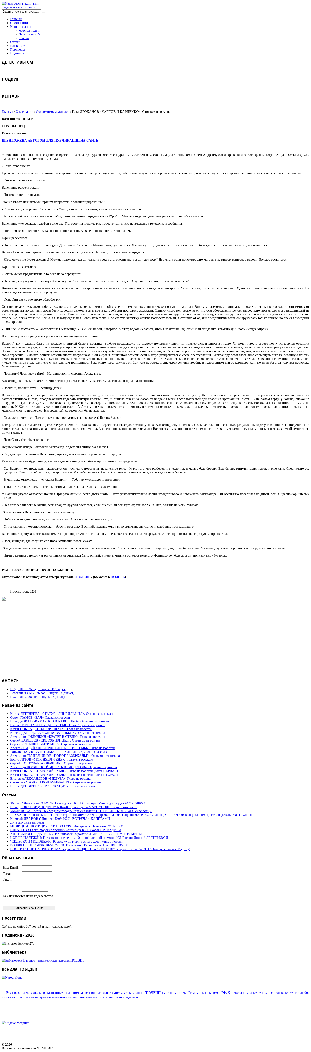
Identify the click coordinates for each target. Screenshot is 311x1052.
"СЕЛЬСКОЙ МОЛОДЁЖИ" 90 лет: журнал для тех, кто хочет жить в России (66, 841)
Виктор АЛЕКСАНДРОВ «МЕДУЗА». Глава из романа (50, 778)
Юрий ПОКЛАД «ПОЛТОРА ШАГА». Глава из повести (51, 729)
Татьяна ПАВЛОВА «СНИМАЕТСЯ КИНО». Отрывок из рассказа (59, 752)
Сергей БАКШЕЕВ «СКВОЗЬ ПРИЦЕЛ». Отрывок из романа (55, 740)
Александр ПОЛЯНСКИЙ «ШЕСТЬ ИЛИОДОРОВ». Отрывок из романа (63, 767)
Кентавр (24, 38)
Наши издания (20, 26)
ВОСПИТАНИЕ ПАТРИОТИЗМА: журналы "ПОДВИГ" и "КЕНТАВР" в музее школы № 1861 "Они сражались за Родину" (100, 849)
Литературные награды (27, 822)
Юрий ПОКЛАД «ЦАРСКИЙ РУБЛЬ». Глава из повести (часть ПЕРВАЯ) (64, 771)
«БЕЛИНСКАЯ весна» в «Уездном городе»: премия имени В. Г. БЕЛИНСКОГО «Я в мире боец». (81, 811)
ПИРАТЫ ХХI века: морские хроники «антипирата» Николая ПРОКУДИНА (65, 830)
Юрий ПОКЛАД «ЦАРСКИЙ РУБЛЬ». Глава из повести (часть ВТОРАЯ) (64, 774)
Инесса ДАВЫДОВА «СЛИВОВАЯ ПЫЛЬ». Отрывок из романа (57, 733)
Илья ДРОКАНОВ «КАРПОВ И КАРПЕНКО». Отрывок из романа (59, 721)
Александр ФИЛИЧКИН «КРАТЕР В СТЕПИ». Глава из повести (57, 736)
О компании (19, 23)
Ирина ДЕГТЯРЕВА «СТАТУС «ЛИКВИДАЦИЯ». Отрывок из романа (62, 713)
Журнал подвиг (30, 30)
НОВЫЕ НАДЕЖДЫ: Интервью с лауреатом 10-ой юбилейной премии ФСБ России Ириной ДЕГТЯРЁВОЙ (89, 837)
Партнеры (17, 49)
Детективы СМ (30, 34)
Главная (16, 19)
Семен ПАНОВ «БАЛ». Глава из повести (40, 717)
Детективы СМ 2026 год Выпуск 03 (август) (42, 693)
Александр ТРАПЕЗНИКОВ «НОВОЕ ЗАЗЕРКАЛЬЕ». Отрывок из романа (65, 755)
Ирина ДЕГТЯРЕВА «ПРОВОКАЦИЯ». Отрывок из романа (54, 786)
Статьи (15, 42)
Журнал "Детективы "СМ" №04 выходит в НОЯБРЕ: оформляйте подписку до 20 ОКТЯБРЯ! (77, 803)
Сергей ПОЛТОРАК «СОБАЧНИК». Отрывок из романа (51, 763)
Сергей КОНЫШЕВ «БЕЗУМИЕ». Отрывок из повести (50, 744)
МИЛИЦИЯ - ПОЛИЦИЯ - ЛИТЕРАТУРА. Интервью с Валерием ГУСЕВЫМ (67, 826)
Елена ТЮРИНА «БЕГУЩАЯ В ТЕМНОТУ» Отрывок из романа (57, 725)
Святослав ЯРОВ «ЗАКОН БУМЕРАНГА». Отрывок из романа (56, 782)
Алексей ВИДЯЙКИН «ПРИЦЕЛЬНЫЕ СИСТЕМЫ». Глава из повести (62, 748)
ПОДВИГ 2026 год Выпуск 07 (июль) (37, 697)
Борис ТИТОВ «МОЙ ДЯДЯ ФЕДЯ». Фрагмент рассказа (51, 759)
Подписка (17, 53)
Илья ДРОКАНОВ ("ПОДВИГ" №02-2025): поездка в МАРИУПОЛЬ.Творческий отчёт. (73, 807)
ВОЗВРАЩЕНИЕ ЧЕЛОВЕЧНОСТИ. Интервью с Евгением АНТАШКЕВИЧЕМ (69, 845)
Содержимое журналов (52, 111)
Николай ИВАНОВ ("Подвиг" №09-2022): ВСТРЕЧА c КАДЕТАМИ (60, 818)
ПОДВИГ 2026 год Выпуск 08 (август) (38, 689)
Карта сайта (18, 45)
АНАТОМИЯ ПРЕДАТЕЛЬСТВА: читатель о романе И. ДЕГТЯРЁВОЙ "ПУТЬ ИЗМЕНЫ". (77, 834)
